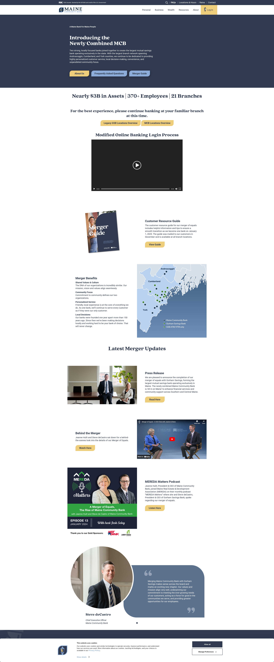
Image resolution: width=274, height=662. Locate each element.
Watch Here (85, 448)
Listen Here (155, 508)
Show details (82, 657)
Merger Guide (139, 73)
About (196, 10)
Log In (210, 10)
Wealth (171, 10)
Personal (146, 10)
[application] (137, 165)
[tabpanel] (137, 231)
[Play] (94, 189)
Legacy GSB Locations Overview (120, 123)
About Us (79, 73)
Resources (184, 10)
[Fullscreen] (180, 189)
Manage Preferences (206, 652)
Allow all (207, 644)
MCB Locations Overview (157, 123)
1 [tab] (137, 623)
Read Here (154, 399)
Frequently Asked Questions (109, 73)
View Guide (155, 244)
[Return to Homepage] (70, 9)
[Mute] (176, 189)
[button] (137, 165)
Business (159, 10)
